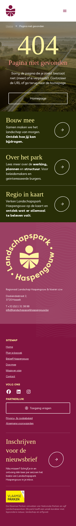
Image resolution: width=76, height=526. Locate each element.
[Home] (10, 10)
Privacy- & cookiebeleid (19, 418)
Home (9, 26)
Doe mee (11, 364)
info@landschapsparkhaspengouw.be (27, 310)
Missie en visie (13, 370)
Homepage (38, 98)
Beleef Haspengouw (17, 358)
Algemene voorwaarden (20, 423)
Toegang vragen (40, 408)
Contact (10, 376)
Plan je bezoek (14, 352)
